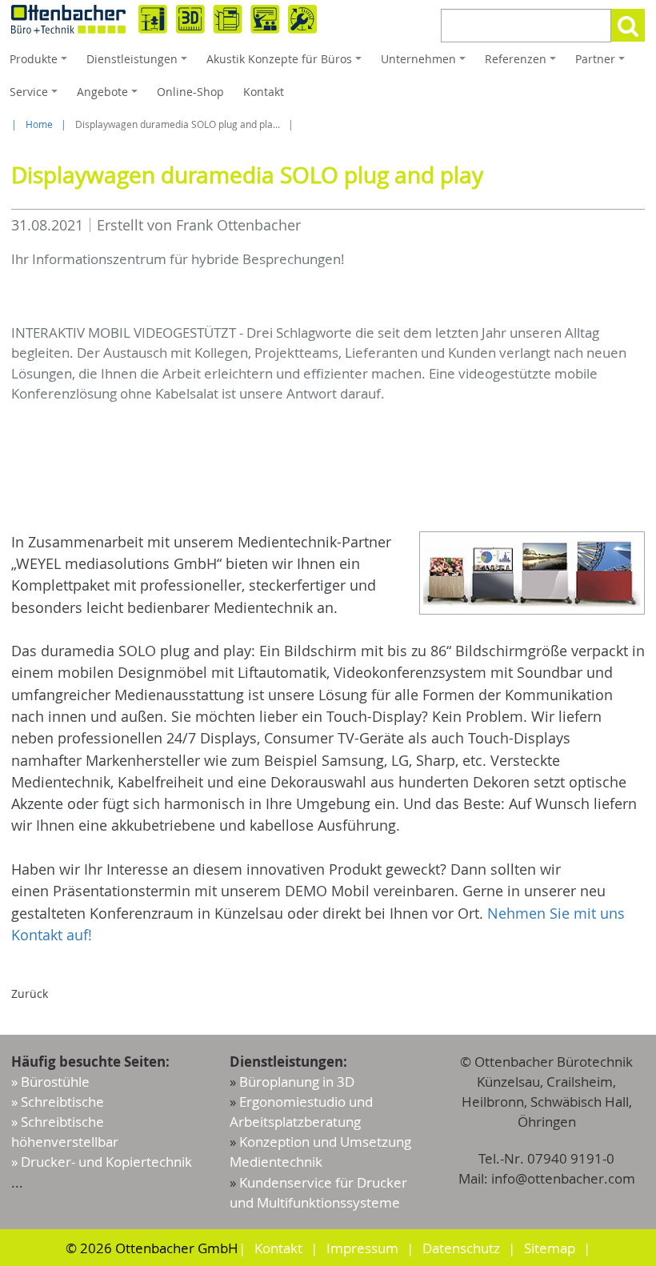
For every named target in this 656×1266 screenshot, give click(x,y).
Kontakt (263, 91)
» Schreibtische (57, 1101)
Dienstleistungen (139, 63)
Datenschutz (461, 1248)
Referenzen (523, 63)
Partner (602, 63)
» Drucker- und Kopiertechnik (101, 1161)
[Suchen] (628, 25)
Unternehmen (425, 63)
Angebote (109, 96)
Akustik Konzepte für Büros (286, 63)
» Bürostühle (50, 1081)
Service (36, 96)
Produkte (41, 63)
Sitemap (549, 1248)
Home (39, 124)
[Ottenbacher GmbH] (164, 19)
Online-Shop (190, 91)
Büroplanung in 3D (296, 1081)
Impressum (362, 1248)
